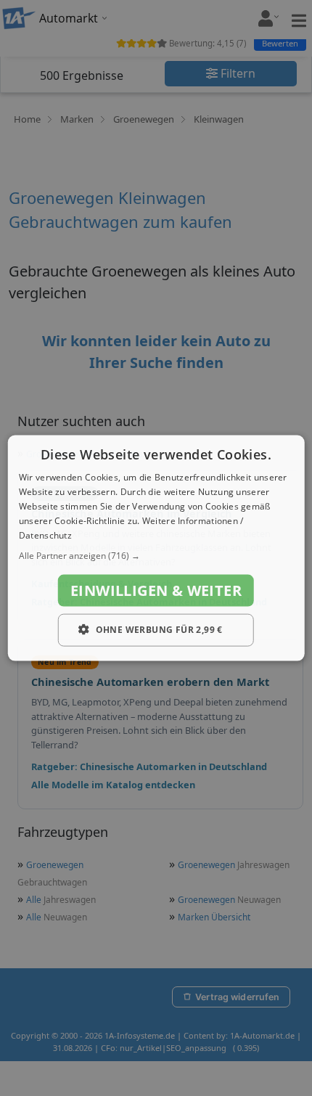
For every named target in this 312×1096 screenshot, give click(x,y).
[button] (156, 556)
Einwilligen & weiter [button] (156, 590)
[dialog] (156, 548)
